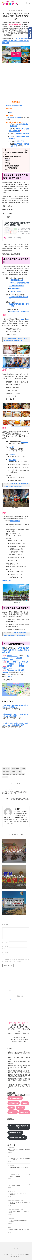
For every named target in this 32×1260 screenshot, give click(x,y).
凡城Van (9, 676)
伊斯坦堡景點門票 (19, 141)
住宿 (8, 158)
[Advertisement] (16, 83)
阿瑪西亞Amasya (23, 666)
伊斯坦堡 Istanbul (12, 655)
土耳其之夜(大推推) (15, 291)
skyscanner (24, 441)
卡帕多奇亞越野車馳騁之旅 (16, 285)
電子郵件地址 (5, 947)
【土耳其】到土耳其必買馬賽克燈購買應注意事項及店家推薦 (14, 851)
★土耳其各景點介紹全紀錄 (12, 1173)
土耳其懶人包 (19, 771)
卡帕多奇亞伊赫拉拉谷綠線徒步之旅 (19, 283)
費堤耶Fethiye (17, 662)
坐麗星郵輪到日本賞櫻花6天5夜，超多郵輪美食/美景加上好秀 (19, 1230)
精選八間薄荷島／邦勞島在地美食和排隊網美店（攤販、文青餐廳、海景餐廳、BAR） (19, 1080)
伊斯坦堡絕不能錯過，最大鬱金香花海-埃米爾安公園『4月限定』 (18, 1212)
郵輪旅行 (9, 1227)
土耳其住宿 (23, 768)
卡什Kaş (9, 662)
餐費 (8, 160)
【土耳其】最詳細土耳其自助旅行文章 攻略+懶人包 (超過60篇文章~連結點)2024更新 (15, 40)
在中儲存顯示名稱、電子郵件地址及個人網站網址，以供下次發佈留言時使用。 (17, 960)
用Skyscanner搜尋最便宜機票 (14, 105)
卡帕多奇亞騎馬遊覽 (15, 288)
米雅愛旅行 (17, 809)
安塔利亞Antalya (13, 664)
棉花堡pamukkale (14, 660)
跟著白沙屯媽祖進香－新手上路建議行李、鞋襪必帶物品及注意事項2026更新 (19, 1159)
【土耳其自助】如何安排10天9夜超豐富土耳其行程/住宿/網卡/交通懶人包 (14, 903)
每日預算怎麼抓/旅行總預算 (12, 166)
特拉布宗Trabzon (7, 668)
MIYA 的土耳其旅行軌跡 (11, 168)
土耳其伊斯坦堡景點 (15, 768)
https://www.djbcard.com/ (13, 117)
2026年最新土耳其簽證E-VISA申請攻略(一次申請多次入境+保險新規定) (19, 1150)
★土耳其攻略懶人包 (13, 10)
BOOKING (11, 110)
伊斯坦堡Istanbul (20, 1200)
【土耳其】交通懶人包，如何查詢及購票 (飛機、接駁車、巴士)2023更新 (14, 877)
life (8, 1156)
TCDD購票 (11, 447)
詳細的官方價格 (6, 580)
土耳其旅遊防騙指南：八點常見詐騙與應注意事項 (18, 1167)
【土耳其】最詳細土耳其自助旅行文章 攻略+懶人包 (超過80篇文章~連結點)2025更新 (19, 1053)
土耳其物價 (15, 774)
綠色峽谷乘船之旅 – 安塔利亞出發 (19, 311)
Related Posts (11, 169)
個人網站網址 (5, 953)
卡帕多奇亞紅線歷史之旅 (22, 133)
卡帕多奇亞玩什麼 (6, 768)
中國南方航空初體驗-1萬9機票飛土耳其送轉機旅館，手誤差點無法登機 (19, 1221)
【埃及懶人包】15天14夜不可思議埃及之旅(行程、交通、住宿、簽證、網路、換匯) (19, 1067)
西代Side (21, 664)
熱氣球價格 (5, 776)
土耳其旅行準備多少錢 (7, 774)
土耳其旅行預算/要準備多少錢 (13, 156)
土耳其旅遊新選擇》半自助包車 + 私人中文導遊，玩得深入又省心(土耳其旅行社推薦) (19, 1175)
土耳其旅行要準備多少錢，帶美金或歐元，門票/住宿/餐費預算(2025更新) (19, 1193)
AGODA (11, 112)
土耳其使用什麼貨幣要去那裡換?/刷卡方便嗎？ (16, 153)
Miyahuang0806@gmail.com (19, 1041)
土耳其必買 (13, 771)
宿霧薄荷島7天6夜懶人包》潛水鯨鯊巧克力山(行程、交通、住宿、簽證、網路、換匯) (19, 1086)
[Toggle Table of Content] (26, 150)
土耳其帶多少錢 (6, 771)
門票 (8, 164)
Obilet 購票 (12, 459)
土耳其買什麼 (21, 774)
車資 (8, 162)
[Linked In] (17, 783)
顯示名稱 (5, 942)
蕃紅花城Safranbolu (12, 666)
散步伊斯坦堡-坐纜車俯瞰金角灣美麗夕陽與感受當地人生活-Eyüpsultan (19, 1202)
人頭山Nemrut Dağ (12, 670)
